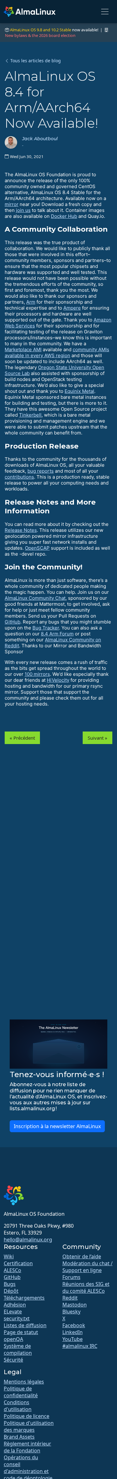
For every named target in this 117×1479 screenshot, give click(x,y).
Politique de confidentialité (21, 1392)
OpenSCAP (37, 548)
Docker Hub (64, 216)
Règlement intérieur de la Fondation (27, 1447)
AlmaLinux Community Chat (35, 598)
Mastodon (74, 1304)
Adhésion (15, 1304)
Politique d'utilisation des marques (29, 1426)
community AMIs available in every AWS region (57, 352)
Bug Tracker (45, 628)
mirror (11, 204)
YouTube (72, 1339)
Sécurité (13, 1359)
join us (23, 210)
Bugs (10, 1284)
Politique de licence (26, 1416)
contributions (19, 477)
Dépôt (11, 1290)
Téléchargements (24, 1297)
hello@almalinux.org (28, 1239)
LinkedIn (72, 1332)
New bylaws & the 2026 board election (40, 35)
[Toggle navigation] (104, 12)
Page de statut (21, 1332)
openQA (13, 1339)
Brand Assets (19, 1436)
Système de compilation (18, 1349)
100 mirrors (37, 674)
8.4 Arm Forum (57, 634)
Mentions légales (24, 1381)
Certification (18, 1263)
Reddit (70, 1297)
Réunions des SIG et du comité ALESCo (86, 1287)
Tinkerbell (30, 415)
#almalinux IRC (79, 1346)
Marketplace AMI (23, 349)
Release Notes (21, 530)
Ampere (72, 308)
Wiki (9, 1256)
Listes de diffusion (25, 1325)
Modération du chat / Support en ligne (87, 1267)
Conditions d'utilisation (18, 1406)
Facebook (73, 1325)
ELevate (13, 1311)
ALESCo (12, 1270)
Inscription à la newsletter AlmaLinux (57, 1126)
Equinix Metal (79, 391)
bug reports (40, 471)
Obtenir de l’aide (81, 1256)
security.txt (17, 1318)
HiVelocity (58, 680)
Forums (71, 1277)
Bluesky (71, 1311)
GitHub (12, 622)
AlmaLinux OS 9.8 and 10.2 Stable (40, 30)
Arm (30, 302)
